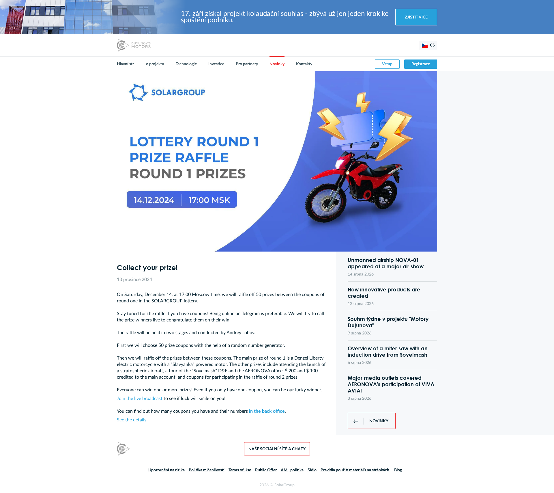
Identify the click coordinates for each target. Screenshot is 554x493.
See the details (131, 420)
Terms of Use (240, 470)
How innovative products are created (384, 292)
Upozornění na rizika (166, 470)
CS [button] (432, 45)
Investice (216, 64)
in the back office (267, 411)
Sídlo (312, 470)
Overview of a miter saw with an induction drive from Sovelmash (388, 351)
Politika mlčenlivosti (206, 470)
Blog (398, 470)
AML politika (292, 470)
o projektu (155, 64)
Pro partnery (247, 64)
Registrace (420, 64)
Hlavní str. (125, 64)
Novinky (277, 64)
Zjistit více (416, 17)
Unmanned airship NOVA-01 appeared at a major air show (386, 263)
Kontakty (304, 64)
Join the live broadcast (139, 398)
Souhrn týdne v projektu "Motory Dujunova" (388, 322)
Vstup (387, 64)
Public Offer (266, 470)
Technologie (186, 64)
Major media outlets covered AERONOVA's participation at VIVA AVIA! (391, 384)
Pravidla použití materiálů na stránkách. (355, 470)
